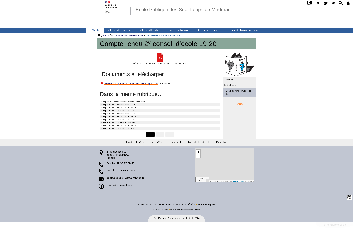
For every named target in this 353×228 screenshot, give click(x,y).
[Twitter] (326, 3)
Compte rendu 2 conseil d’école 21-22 (118, 122)
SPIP (198, 209)
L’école (106, 35)
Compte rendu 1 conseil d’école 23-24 (118, 107)
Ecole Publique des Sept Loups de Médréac (183, 9)
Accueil (229, 80)
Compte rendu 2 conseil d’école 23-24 (118, 104)
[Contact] (333, 3)
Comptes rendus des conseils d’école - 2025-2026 (123, 101)
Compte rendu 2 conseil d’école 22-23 (118, 113)
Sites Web (156, 142)
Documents (175, 142)
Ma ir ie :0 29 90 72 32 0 (121, 170)
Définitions (222, 142)
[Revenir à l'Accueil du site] (100, 35)
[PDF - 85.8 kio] (160, 57)
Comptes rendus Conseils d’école (127, 35)
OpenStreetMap (238, 181)
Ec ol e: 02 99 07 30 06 (120, 163)
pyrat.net (165, 209)
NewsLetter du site (199, 142)
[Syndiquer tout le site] (240, 104)
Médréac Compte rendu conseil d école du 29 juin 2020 (131, 83)
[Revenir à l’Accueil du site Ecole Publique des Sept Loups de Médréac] (111, 7)
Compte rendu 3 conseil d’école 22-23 (118, 110)
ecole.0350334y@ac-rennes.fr (125, 177)
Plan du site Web (134, 142)
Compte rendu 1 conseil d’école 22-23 (118, 116)
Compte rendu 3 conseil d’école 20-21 (118, 128)
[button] (318, 3)
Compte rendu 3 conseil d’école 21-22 (118, 119)
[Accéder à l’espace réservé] (348, 3)
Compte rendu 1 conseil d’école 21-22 (118, 125)
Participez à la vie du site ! (334, 225)
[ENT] (309, 3)
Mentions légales (206, 204)
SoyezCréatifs (182, 209)
